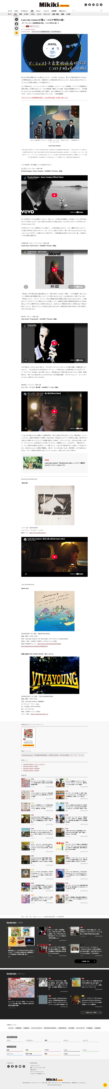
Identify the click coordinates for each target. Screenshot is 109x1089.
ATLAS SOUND (64, 755)
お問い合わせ (33, 1069)
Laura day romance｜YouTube (31, 770)
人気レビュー (63, 11)
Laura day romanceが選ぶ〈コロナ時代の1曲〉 (54, 916)
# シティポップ (80, 1028)
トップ (10, 11)
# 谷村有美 (97, 1028)
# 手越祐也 (89, 1028)
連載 (32, 11)
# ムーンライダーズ (37, 1028)
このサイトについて (35, 1065)
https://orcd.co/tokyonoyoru (37, 533)
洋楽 (20, 14)
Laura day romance (30, 29)
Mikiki (22, 916)
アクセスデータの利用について (37, 1073)
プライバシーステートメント (37, 1071)
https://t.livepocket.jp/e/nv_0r (39, 714)
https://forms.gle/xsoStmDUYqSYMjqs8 (49, 644)
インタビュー (24, 11)
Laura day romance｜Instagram (31, 768)
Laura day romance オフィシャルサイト (34, 764)
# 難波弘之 (26, 1028)
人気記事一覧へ (85, 961)
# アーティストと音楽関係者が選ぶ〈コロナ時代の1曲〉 (46, 31)
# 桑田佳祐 (18, 1028)
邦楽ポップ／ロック (34, 26)
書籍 (62, 14)
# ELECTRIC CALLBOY (50, 1028)
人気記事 (53, 11)
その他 (68, 14)
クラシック (46, 14)
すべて (10, 14)
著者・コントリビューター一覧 (37, 1067)
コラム (16, 11)
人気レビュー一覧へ (91, 1012)
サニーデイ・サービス (77, 755)
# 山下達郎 (71, 1028)
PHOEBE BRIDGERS (41, 755)
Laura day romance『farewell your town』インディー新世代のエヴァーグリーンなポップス (65, 464)
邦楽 (15, 14)
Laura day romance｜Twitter (30, 766)
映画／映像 (55, 14)
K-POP (26, 14)
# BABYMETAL (62, 1028)
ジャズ (39, 14)
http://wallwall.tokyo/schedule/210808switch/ (34, 646)
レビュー (38, 11)
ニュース (46, 11)
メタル (33, 14)
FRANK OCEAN (53, 755)
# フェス (11, 1028)
